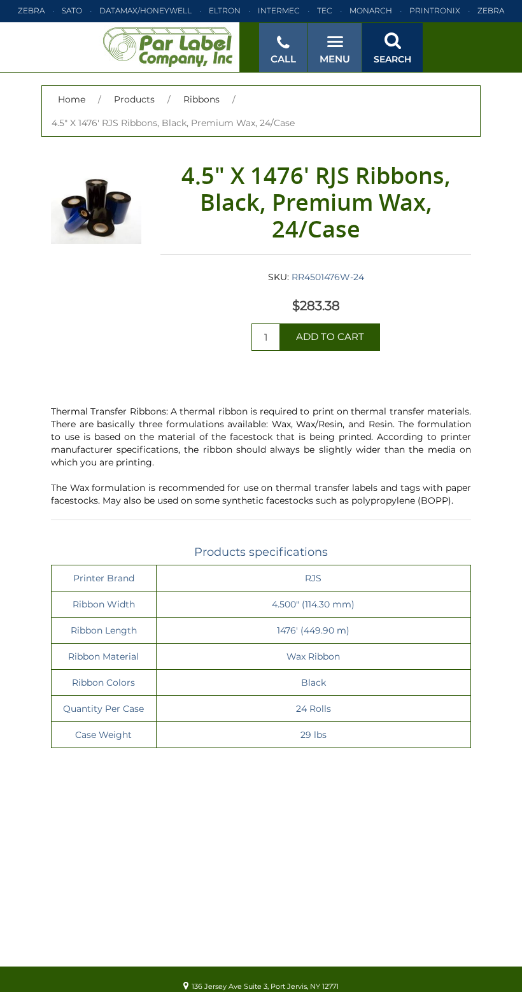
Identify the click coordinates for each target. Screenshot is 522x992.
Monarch (370, 10)
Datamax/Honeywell (145, 10)
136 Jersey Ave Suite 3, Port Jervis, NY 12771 (265, 986)
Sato (72, 10)
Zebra (31, 10)
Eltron (225, 10)
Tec (324, 10)
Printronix (434, 10)
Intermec (279, 10)
